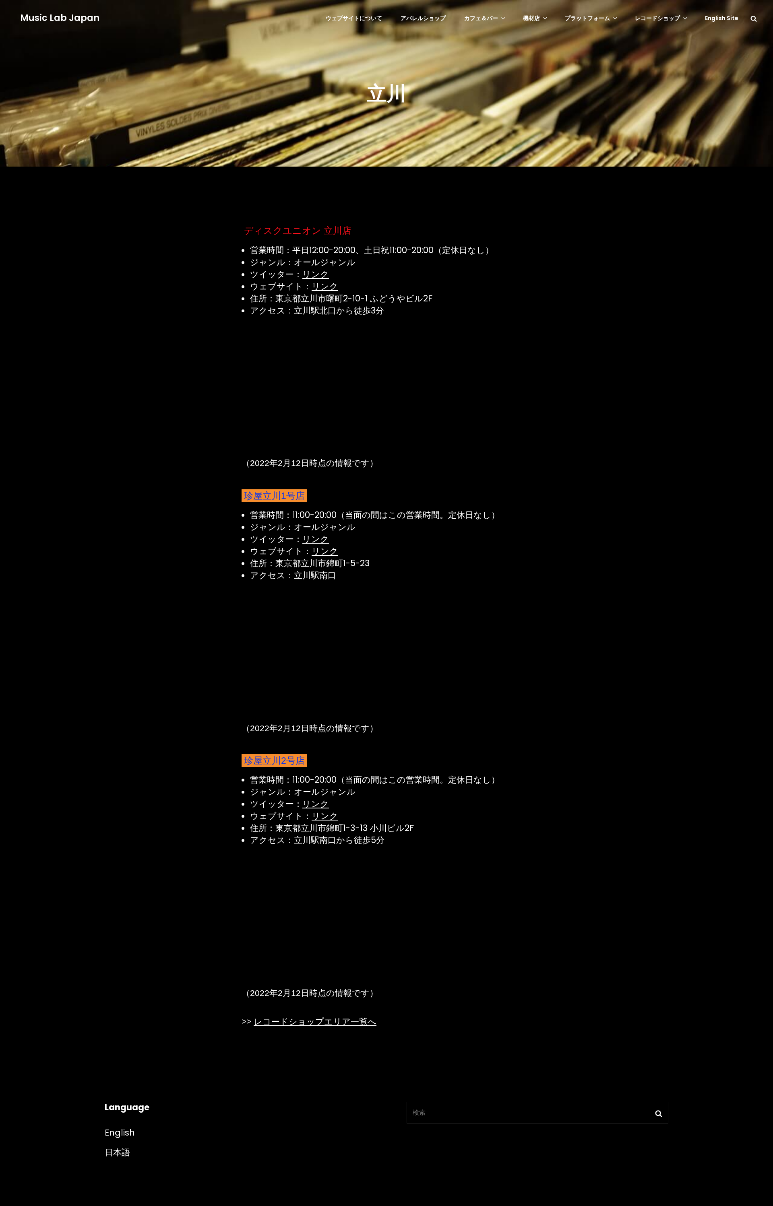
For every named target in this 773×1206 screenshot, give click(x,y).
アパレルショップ (423, 18)
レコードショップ (657, 18)
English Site (721, 18)
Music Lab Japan (59, 18)
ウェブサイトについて (354, 18)
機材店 (531, 18)
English (120, 1132)
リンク (315, 274)
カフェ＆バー (481, 18)
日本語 (117, 1152)
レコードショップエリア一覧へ (315, 1021)
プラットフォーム (587, 18)
